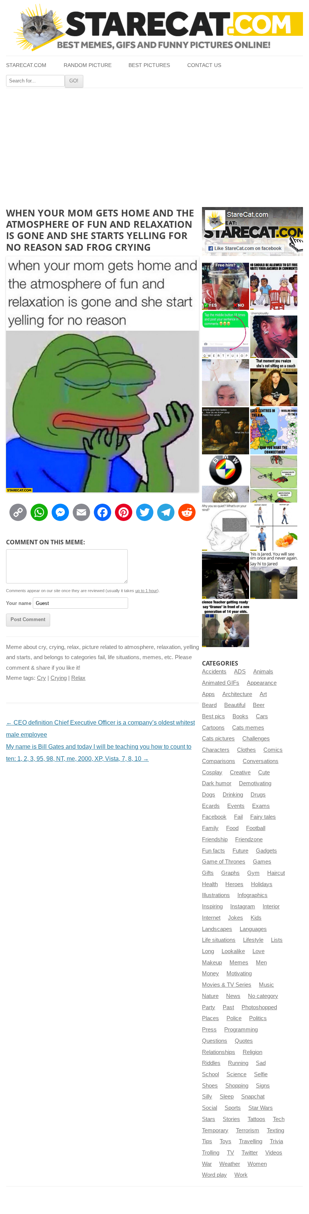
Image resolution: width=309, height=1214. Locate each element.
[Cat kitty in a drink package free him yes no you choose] (225, 286)
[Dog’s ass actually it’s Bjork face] (225, 382)
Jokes (235, 918)
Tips (207, 1141)
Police (234, 1018)
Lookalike (233, 951)
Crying (58, 678)
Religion (252, 1052)
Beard (209, 705)
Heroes (234, 884)
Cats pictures (218, 739)
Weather (229, 1164)
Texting (275, 1130)
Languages (253, 929)
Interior (271, 906)
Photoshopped (259, 1007)
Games (262, 862)
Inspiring (212, 906)
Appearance (262, 683)
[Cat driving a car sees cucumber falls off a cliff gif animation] (225, 575)
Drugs (258, 795)
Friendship (215, 839)
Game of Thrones (223, 862)
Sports (233, 1108)
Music (266, 985)
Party (208, 1007)
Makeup (212, 963)
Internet (211, 918)
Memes (238, 963)
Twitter (250, 1153)
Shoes (210, 1086)
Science (236, 1074)
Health (210, 884)
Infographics (252, 895)
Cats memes (248, 728)
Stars (208, 1119)
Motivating (239, 973)
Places (210, 1018)
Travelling (250, 1141)
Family (210, 828)
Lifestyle (253, 940)
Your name (18, 603)
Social (209, 1108)
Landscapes (217, 929)
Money (210, 973)
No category (263, 996)
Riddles (211, 1063)
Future (240, 851)
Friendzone (249, 839)
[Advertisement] (154, 144)
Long (208, 951)
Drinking (233, 795)
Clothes (246, 750)
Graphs (230, 873)
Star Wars (260, 1108)
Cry (41, 678)
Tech (279, 1119)
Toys (225, 1141)
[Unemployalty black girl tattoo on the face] (273, 334)
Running (238, 1063)
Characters (215, 750)
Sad (261, 1063)
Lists (277, 940)
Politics (258, 1018)
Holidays (261, 884)
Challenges (256, 739)
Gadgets (266, 851)
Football (255, 828)
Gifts (208, 873)
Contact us (204, 65)
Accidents (214, 672)
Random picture (88, 65)
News (233, 996)
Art (263, 694)
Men (261, 963)
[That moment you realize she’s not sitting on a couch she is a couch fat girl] (273, 382)
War (207, 1164)
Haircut (276, 873)
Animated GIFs (220, 683)
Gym (253, 873)
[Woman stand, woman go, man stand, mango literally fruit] (273, 527)
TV (230, 1153)
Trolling (210, 1153)
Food (232, 828)
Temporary (215, 1130)
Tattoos (256, 1119)
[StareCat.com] (154, 27)
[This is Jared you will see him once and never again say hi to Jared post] (273, 575)
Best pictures (149, 65)
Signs (263, 1086)
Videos (273, 1153)
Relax (78, 678)
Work (241, 1175)
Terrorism (247, 1130)
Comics (273, 750)
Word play (214, 1175)
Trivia (276, 1141)
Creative (240, 772)
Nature (210, 996)
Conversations (260, 761)
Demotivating (255, 783)
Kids (256, 918)
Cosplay (212, 772)
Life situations (219, 940)
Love (258, 951)
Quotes (244, 1041)
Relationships (218, 1052)
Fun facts (213, 851)
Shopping (236, 1086)
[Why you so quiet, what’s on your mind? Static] (225, 527)
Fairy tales (263, 817)
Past (228, 1007)
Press (209, 1030)
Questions (214, 1041)
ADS (240, 672)
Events (236, 806)
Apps (208, 694)
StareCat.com (26, 65)
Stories (231, 1119)
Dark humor (216, 783)
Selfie (261, 1074)
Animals (263, 672)
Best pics (213, 716)
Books (240, 716)
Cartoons (213, 728)
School (210, 1074)
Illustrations (216, 895)
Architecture (237, 694)
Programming (241, 1030)
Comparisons (218, 761)
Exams (261, 806)
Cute (264, 772)
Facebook (214, 817)
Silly (207, 1097)
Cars (262, 716)
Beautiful (234, 705)
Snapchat (253, 1097)
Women (257, 1164)
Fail (238, 817)
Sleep (227, 1097)
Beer (259, 705)
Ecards (211, 806)
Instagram (242, 906)
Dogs (208, 795)
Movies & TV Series (226, 985)
